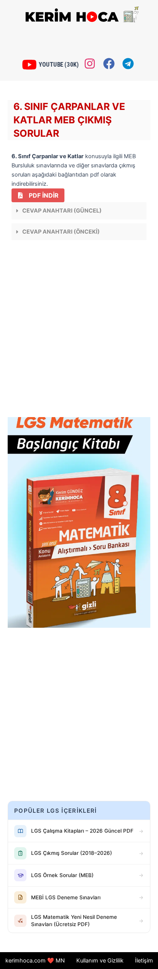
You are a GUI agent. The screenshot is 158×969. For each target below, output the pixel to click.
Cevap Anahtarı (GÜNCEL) (62, 210)
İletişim (144, 960)
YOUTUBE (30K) (58, 64)
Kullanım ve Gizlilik (99, 960)
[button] (79, 210)
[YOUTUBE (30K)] (31, 64)
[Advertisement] (79, 330)
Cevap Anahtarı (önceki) (61, 231)
